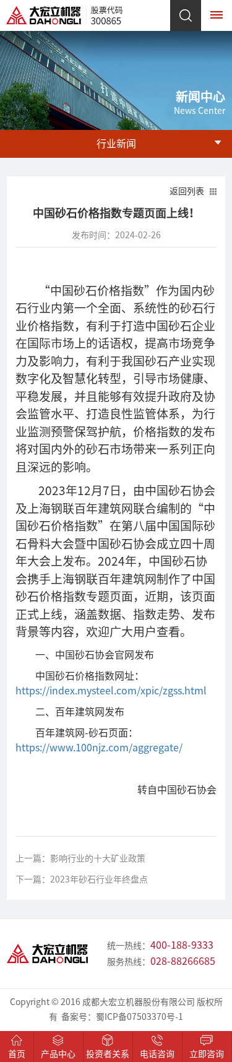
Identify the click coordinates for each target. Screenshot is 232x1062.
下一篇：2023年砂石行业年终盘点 (81, 879)
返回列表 (187, 191)
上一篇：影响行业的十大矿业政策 (80, 858)
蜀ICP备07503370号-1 (139, 1016)
